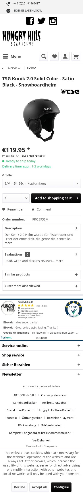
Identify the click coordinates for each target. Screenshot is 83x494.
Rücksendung (27, 425)
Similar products (17, 274)
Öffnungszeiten (32, 418)
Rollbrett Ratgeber (54, 403)
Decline (19, 487)
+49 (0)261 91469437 (27, 3)
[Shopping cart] (75, 56)
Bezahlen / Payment (60, 418)
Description (13, 228)
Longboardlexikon (25, 403)
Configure (61, 487)
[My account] (65, 56)
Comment (43, 209)
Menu (16, 56)
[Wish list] (54, 56)
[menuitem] (11, 56)
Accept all (39, 487)
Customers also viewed (22, 286)
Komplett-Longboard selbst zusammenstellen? (40, 433)
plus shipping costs (33, 155)
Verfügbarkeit (41, 440)
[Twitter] (41, 20)
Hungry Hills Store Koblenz (55, 410)
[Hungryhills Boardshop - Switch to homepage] (22, 40)
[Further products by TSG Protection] (70, 92)
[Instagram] (53, 20)
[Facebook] (29, 20)
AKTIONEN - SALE (25, 395)
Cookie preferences (53, 395)
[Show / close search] (43, 56)
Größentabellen (51, 425)
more (8, 243)
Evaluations (13, 254)
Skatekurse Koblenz (20, 410)
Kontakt (11, 418)
